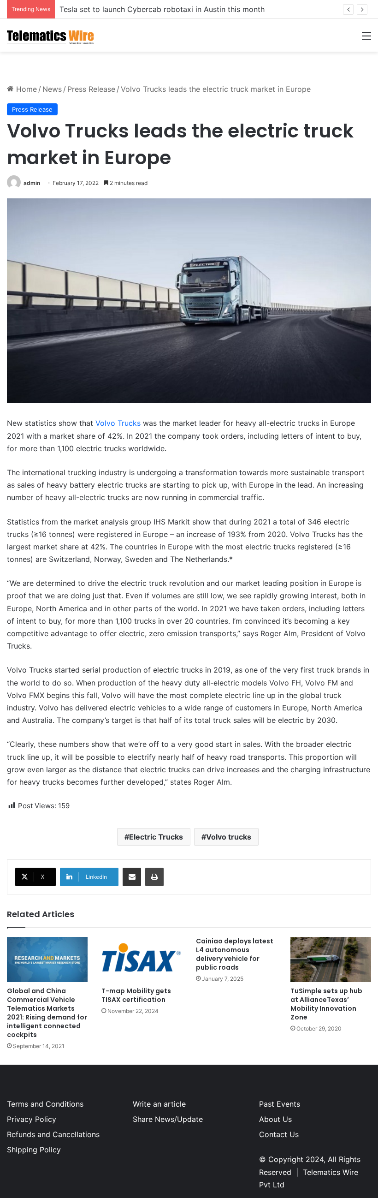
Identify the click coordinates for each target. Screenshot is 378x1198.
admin (32, 182)
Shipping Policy (34, 1149)
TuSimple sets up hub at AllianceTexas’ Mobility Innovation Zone (326, 1004)
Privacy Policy (31, 1119)
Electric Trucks (156, 836)
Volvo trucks (228, 836)
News (52, 89)
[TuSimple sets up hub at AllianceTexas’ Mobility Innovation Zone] (330, 960)
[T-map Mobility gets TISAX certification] (141, 960)
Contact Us (279, 1134)
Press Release (91, 89)
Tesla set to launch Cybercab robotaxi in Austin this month (162, 9)
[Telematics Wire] (50, 35)
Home (25, 89)
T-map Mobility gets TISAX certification (136, 995)
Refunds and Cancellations (53, 1134)
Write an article (159, 1104)
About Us (275, 1119)
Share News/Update (168, 1119)
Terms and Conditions (45, 1104)
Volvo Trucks (118, 423)
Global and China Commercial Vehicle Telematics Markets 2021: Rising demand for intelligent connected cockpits (47, 1012)
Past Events (279, 1104)
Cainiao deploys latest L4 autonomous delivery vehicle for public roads (234, 954)
